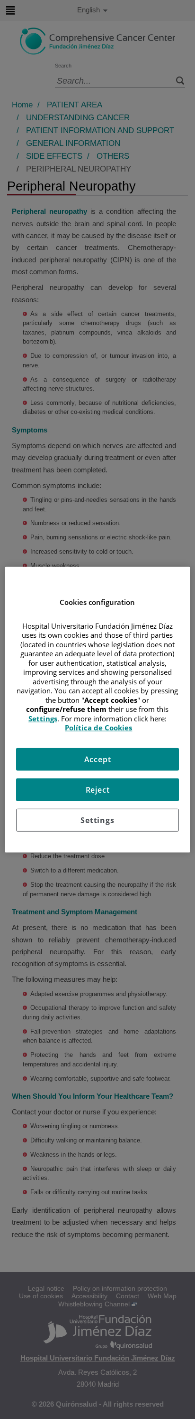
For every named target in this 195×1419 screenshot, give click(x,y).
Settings (97, 820)
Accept (97, 759)
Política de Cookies (98, 727)
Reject (98, 789)
